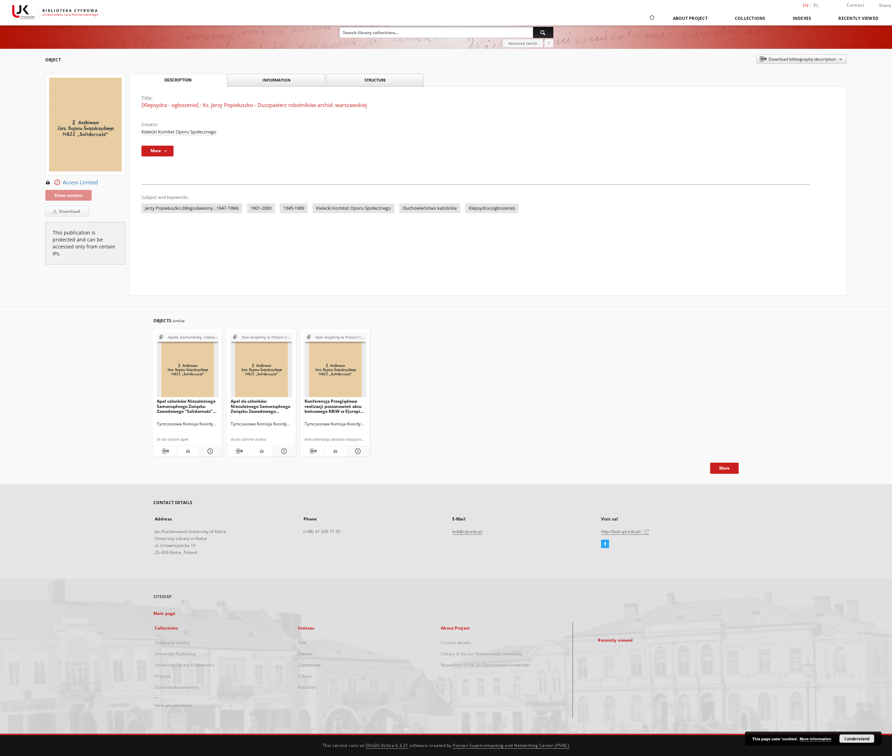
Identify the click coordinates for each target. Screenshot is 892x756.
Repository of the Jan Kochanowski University (485, 665)
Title (302, 643)
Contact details (455, 643)
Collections (750, 18)
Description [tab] (177, 80)
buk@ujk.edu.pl (467, 531)
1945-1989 (293, 208)
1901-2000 (261, 208)
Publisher (307, 687)
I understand (857, 738)
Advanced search (522, 43)
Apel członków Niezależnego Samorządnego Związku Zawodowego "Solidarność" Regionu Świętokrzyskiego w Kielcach (186, 406)
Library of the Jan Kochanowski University (481, 654)
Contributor (309, 665)
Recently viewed (858, 18)
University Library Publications (185, 665)
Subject (305, 676)
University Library (172, 643)
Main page (164, 613)
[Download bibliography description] (164, 451)
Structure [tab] (375, 80)
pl (816, 5)
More (724, 468)
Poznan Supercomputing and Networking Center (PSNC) (511, 745)
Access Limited (80, 182)
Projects (163, 676)
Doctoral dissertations (177, 687)
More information (815, 738)
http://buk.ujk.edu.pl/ (622, 531)
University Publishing (175, 654)
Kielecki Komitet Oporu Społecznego (178, 132)
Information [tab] (276, 80)
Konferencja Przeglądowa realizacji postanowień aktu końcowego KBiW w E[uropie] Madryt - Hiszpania (334, 406)
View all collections (173, 705)
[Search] (543, 32)
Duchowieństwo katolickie (430, 208)
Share (885, 5)
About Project (690, 18)
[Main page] (651, 18)
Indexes (802, 18)
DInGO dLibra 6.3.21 (387, 745)
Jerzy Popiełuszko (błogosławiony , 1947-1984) (192, 208)
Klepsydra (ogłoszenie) (492, 208)
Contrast (855, 5)
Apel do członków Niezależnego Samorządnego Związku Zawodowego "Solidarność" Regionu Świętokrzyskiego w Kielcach (260, 406)
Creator (305, 654)
